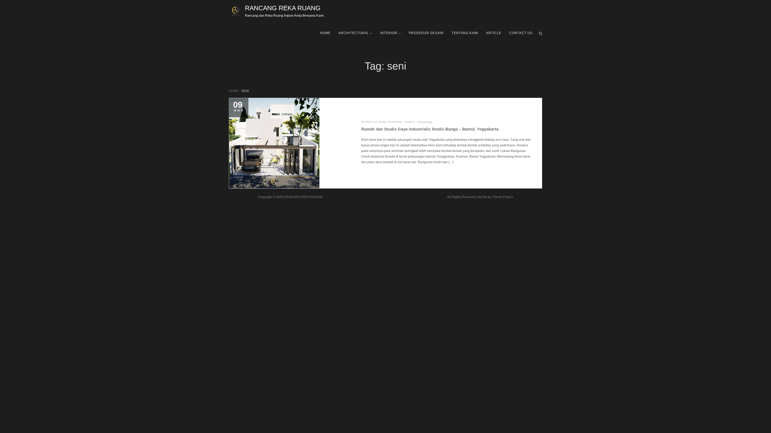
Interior (388, 33)
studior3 (410, 121)
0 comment (425, 121)
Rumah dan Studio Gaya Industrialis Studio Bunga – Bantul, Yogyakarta (429, 129)
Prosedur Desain (426, 33)
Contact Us (520, 33)
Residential (395, 121)
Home (325, 33)
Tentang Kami (465, 33)
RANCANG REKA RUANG (282, 8)
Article (493, 33)
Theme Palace (502, 197)
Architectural (354, 33)
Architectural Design (374, 121)
